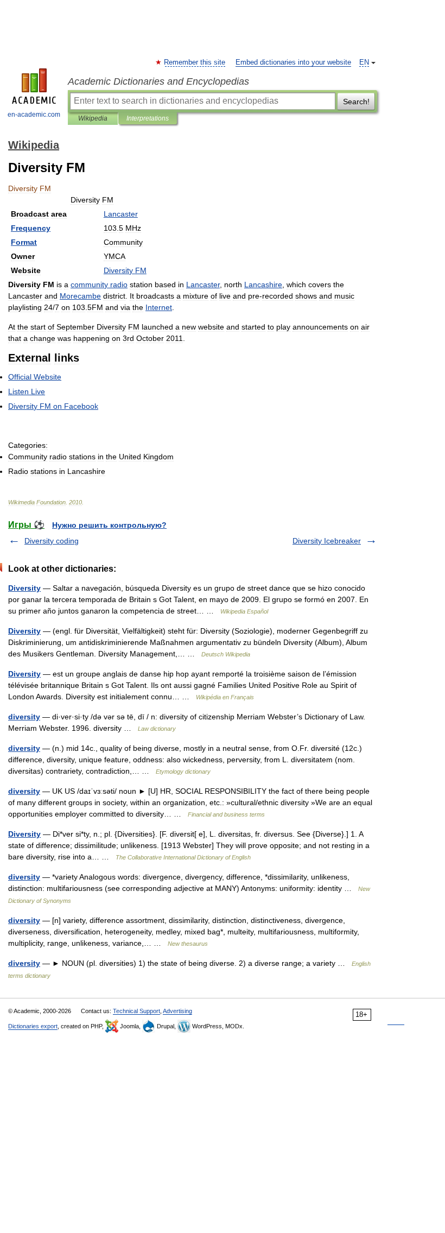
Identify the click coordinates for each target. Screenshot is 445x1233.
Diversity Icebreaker (327, 540)
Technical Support (136, 1011)
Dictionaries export (33, 1026)
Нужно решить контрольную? (109, 525)
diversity (24, 716)
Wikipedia (92, 118)
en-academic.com (34, 114)
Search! (356, 101)
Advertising (177, 1011)
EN (364, 62)
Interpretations (147, 118)
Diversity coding (51, 540)
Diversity (24, 588)
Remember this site (195, 62)
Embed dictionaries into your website (293, 62)
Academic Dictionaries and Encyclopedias (158, 81)
